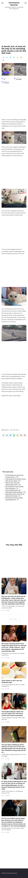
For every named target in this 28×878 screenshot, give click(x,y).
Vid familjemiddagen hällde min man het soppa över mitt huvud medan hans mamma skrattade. (12, 713)
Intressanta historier (14, 4)
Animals (6, 72)
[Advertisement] (14, 29)
